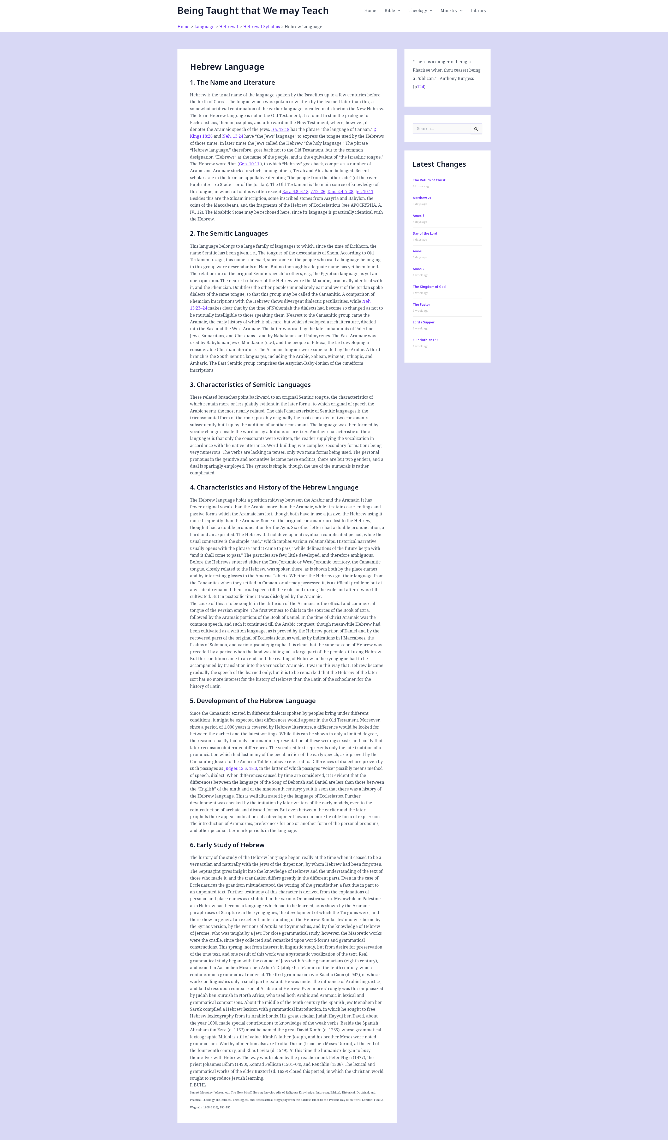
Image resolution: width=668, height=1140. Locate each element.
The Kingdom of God (429, 286)
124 (420, 87)
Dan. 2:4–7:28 (340, 191)
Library (478, 10)
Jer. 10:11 (364, 191)
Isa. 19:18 (280, 129)
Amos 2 (418, 269)
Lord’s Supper (423, 322)
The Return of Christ (429, 180)
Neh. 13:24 (232, 136)
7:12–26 (318, 191)
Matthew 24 (422, 198)
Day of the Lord (425, 233)
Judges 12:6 (235, 768)
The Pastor (421, 304)
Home (370, 10)
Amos (417, 251)
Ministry (448, 10)
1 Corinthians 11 (426, 340)
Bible (390, 10)
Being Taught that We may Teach (253, 10)
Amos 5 (418, 215)
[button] (397, 10)
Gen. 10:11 (249, 164)
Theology (418, 10)
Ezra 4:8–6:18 (295, 191)
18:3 (253, 768)
